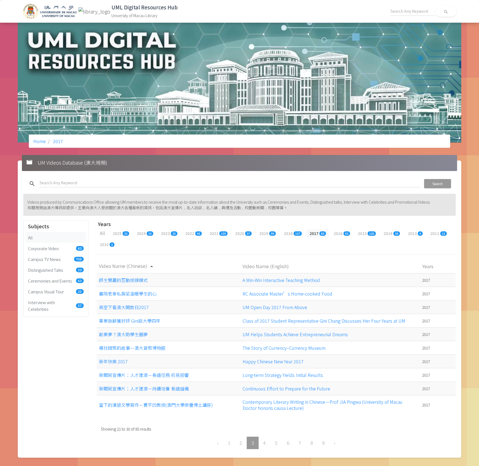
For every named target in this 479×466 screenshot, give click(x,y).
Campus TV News (55, 259)
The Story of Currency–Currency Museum (284, 348)
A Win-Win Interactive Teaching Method (281, 280)
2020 (242, 233)
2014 (391, 233)
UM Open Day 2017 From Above (275, 307)
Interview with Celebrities (55, 305)
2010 (106, 244)
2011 (437, 233)
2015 (366, 233)
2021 (218, 233)
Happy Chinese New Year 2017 (273, 361)
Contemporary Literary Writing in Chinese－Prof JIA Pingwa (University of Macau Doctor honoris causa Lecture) (322, 404)
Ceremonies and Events (55, 281)
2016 (341, 233)
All (30, 237)
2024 (144, 233)
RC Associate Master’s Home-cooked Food (287, 293)
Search (437, 183)
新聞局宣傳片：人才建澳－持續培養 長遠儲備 (144, 388)
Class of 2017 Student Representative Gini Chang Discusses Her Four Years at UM (324, 320)
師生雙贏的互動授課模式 (123, 280)
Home (39, 141)
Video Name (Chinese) (127, 265)
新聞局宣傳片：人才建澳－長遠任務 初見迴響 (144, 375)
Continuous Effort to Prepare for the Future (286, 388)
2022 (192, 233)
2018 (292, 233)
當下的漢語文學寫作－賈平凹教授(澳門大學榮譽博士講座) (156, 405)
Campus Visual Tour (55, 291)
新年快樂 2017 (113, 361)
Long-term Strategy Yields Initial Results (283, 375)
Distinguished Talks (55, 270)
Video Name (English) (266, 266)
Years (428, 266)
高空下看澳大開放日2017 (124, 307)
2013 (414, 233)
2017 (57, 141)
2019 (266, 233)
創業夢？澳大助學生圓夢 (123, 334)
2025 (120, 233)
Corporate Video (55, 248)
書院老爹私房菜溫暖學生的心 (128, 293)
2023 (168, 233)
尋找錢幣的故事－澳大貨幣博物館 (132, 348)
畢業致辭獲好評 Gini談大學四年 (129, 320)
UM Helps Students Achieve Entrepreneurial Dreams (295, 334)
